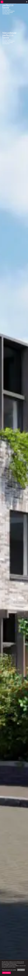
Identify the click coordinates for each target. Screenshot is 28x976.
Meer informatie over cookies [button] (9, 969)
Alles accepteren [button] (6, 972)
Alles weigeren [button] (21, 969)
